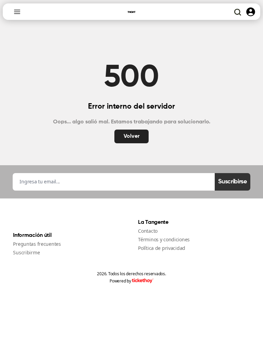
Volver (132, 136)
